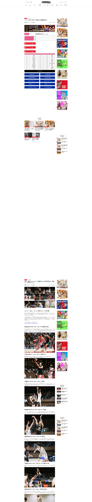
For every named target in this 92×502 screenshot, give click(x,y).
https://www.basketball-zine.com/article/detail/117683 (31, 323)
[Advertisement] (46, 11)
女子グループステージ (47, 80)
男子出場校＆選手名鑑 (32, 77)
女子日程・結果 (47, 74)
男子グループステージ (32, 80)
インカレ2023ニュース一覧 (32, 87)
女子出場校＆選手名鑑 (47, 77)
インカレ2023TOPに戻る (47, 87)
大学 (25, 18)
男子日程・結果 (32, 74)
